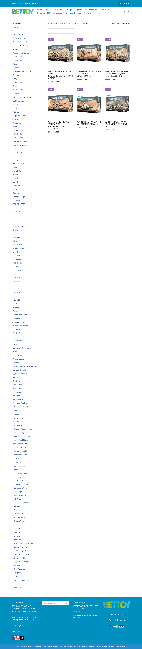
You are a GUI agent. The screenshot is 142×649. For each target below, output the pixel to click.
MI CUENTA (124, 3)
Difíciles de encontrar (20, 226)
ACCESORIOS (17, 27)
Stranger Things (19, 197)
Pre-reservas (17, 421)
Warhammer (91, 9)
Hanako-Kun (17, 355)
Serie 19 (17, 296)
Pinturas (17, 414)
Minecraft (16, 256)
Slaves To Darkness (21, 580)
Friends (15, 241)
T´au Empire (18, 532)
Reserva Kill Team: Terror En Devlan (86, 615)
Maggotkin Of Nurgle (21, 562)
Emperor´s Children (21, 484)
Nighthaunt (18, 565)
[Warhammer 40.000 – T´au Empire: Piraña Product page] (89, 103)
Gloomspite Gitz (20, 558)
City (14, 215)
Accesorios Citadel (21, 407)
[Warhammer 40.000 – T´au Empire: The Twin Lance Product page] (117, 103)
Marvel (15, 182)
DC (14, 156)
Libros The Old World (22, 440)
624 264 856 (118, 614)
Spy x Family (17, 392)
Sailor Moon (17, 385)
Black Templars (19, 466)
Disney (15, 160)
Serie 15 (17, 281)
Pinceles (17, 411)
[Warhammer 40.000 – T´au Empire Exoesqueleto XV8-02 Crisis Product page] (60, 53)
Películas (16, 186)
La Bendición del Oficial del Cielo (25, 366)
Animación (17, 123)
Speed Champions (20, 315)
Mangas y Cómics (18, 322)
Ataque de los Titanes (21, 53)
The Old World (18, 425)
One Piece (17, 108)
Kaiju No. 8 (17, 363)
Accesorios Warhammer (21, 403)
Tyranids (17, 528)
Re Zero (16, 112)
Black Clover (18, 130)
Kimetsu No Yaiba (20, 141)
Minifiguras (17, 259)
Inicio (39, 9)
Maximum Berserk (19, 370)
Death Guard (18, 481)
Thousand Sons (20, 525)
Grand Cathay (19, 433)
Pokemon (16, 189)
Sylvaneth (17, 587)
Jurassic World (18, 248)
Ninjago (16, 307)
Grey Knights (18, 492)
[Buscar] (124, 11)
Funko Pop (57, 9)
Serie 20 (17, 300)
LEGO (14, 208)
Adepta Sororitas (20, 447)
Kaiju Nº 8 (16, 93)
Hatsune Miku (18, 82)
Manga (68, 9)
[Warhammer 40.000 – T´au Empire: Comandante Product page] (89, 53)
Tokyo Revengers (19, 116)
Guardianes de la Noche (22, 71)
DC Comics (18, 263)
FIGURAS (15, 49)
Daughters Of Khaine (21, 554)
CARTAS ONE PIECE (20, 38)
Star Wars (16, 193)
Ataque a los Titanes (20, 326)
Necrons (17, 506)
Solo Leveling (18, 388)
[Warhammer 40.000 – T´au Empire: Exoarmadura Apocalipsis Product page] (60, 103)
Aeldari (16, 458)
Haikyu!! (16, 79)
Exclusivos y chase (20, 163)
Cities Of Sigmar (20, 551)
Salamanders (19, 514)
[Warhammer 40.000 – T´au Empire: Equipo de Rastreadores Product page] (117, 53)
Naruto (15, 104)
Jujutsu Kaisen (18, 359)
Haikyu (15, 351)
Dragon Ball (17, 60)
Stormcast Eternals (21, 584)
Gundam (16, 75)
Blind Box (104, 9)
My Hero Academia (20, 101)
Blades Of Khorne (20, 547)
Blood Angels (19, 469)
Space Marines (19, 517)
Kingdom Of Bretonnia (22, 436)
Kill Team (17, 499)
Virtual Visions (75, 646)
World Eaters (18, 539)
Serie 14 (17, 278)
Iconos (15, 175)
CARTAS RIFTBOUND (20, 46)
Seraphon (17, 573)
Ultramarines (18, 536)
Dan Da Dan (17, 57)
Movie (15, 304)
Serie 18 (17, 293)
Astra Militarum (19, 462)
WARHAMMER (17, 399)
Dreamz (16, 233)
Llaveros (16, 178)
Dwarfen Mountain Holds (23, 429)
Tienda (87, 13)
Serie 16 (17, 285)
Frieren (15, 64)
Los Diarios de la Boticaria (22, 97)
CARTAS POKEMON (20, 42)
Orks (15, 510)
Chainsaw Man (18, 329)
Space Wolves (19, 521)
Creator (15, 219)
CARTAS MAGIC (18, 34)
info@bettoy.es (119, 620)
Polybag (16, 311)
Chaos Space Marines (22, 473)
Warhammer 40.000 (20, 444)
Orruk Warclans (19, 569)
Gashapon (16, 68)
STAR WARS (17, 396)
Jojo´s (15, 86)
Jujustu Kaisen (18, 90)
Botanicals (17, 211)
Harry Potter (17, 171)
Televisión (16, 200)
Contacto (57, 13)
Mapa (24, 626)
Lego (47, 9)
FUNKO (15, 119)
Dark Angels (18, 477)
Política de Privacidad (107, 646)
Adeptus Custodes (20, 451)
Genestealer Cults (20, 488)
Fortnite (15, 167)
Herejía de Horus (19, 418)
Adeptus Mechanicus (21, 455)
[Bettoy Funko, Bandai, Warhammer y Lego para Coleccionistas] (23, 11)
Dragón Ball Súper (20, 340)
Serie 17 (17, 289)
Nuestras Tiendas (73, 13)
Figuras (78, 9)
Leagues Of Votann (21, 503)
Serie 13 (17, 274)
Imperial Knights (20, 495)
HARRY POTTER (18, 204)
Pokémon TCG (43, 13)
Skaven (16, 576)
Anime (15, 127)
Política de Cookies (94, 646)
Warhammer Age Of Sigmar (23, 543)
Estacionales (17, 237)
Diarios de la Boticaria (21, 337)
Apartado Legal (120, 646)
